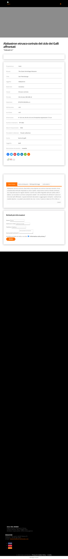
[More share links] (28, 154)
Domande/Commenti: (12, 233)
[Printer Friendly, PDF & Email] (11, 160)
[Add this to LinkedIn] (21, 154)
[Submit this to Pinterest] (14, 154)
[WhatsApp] (25, 154)
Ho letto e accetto (11, 236)
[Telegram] (18, 154)
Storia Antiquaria (23, 184)
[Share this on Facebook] (8, 154)
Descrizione (11, 184)
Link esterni (46, 184)
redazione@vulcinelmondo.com (19, 539)
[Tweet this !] (11, 154)
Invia (11, 239)
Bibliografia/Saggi (35, 184)
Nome (8, 220)
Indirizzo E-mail (10, 224)
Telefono (8, 227)
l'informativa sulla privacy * (38, 236)
